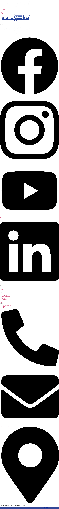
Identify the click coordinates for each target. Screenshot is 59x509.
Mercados (2, 12)
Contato (2, 13)
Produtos (2, 11)
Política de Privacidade (3, 506)
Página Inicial (3, 9)
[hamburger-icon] (0, 8)
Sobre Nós (2, 10)
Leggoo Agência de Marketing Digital (30, 505)
